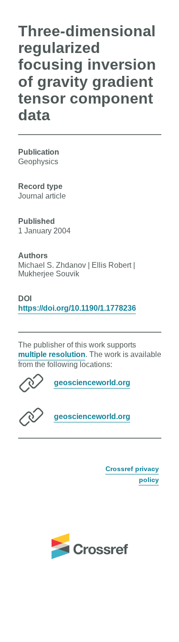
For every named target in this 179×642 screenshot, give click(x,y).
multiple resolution (51, 354)
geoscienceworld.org (92, 383)
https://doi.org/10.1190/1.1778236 (77, 308)
